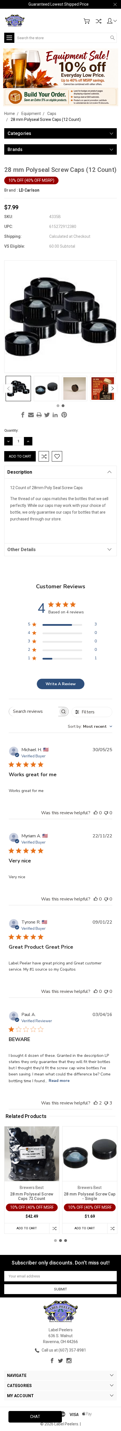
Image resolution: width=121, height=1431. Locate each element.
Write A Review (61, 684)
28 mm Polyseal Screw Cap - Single (89, 1196)
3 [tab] (65, 1240)
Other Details (21, 549)
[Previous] (8, 388)
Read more (59, 1080)
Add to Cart (27, 1228)
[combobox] (90, 726)
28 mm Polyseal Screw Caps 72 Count (31, 1196)
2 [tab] (63, 405)
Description (19, 472)
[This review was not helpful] (106, 1103)
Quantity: (11, 430)
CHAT (35, 1416)
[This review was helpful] (96, 1103)
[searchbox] (33, 711)
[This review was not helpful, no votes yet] (106, 813)
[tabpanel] (18, 388)
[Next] (112, 388)
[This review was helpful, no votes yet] (96, 813)
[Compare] (98, 21)
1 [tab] (58, 405)
